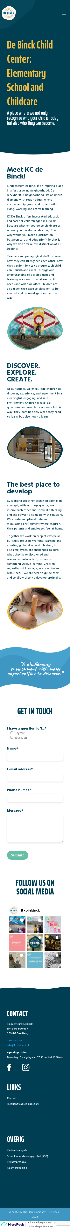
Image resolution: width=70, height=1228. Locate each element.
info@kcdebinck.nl (18, 1045)
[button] (17, 924)
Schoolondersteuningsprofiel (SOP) (27, 1156)
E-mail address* (20, 769)
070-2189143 (14, 1040)
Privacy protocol (16, 1162)
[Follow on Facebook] (9, 1067)
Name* (12, 748)
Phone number (19, 790)
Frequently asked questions (23, 1104)
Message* (15, 810)
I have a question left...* (26, 728)
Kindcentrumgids (17, 1151)
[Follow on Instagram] (25, 1067)
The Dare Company (34, 1212)
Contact (12, 1098)
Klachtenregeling (17, 1168)
